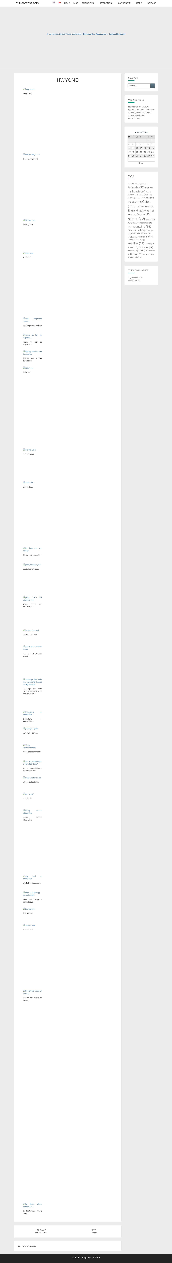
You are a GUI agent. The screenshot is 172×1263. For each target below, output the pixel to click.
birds (148, 192)
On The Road (124, 3)
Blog (75, 3)
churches (135, 201)
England (135, 210)
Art (147, 188)
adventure (134, 183)
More (139, 3)
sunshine (146, 247)
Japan (131, 223)
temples (133, 250)
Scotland (141, 240)
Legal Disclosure (135, 277)
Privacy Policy (134, 280)
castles (131, 198)
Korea (138, 223)
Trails (142, 250)
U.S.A (136, 254)
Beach (138, 191)
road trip (146, 236)
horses (150, 219)
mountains (141, 226)
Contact (151, 3)
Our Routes (88, 3)
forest (132, 214)
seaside (136, 243)
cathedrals (139, 198)
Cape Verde (141, 195)
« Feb (140, 162)
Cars (149, 195)
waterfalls (135, 257)
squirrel (149, 243)
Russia (132, 239)
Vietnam (146, 254)
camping (132, 194)
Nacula (94, 1231)
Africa (144, 184)
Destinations (106, 3)
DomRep (146, 206)
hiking (136, 218)
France (143, 214)
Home (67, 3)
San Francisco (41, 1231)
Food (149, 210)
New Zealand (136, 229)
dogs (136, 207)
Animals (136, 187)
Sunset (133, 247)
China (149, 197)
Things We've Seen (27, 3)
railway (136, 237)
